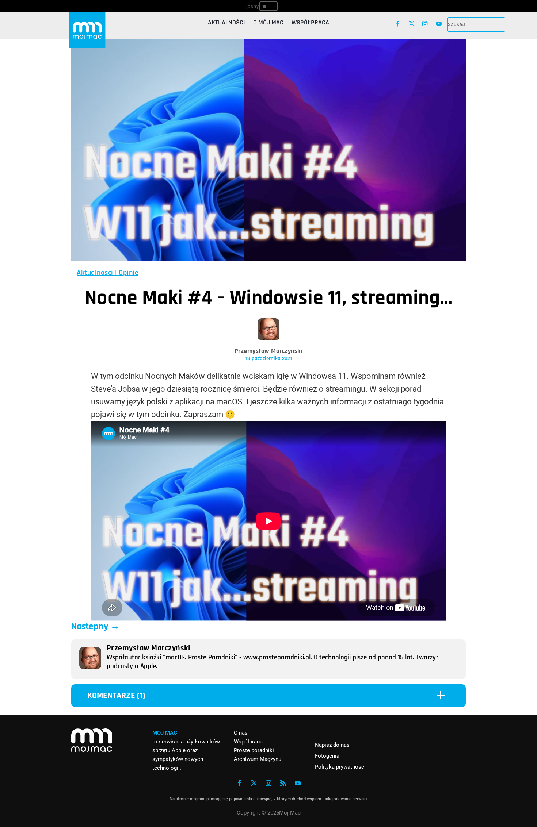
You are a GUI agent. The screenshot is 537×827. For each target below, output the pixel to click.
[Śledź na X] (411, 23)
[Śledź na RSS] (283, 783)
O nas (241, 733)
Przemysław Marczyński (269, 351)
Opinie (128, 272)
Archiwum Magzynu (257, 759)
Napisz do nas (332, 745)
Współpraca (310, 23)
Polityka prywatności (340, 766)
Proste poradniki (254, 750)
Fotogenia (327, 756)
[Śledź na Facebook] (397, 23)
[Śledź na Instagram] (425, 23)
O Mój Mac (268, 23)
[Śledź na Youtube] (439, 23)
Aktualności (226, 23)
